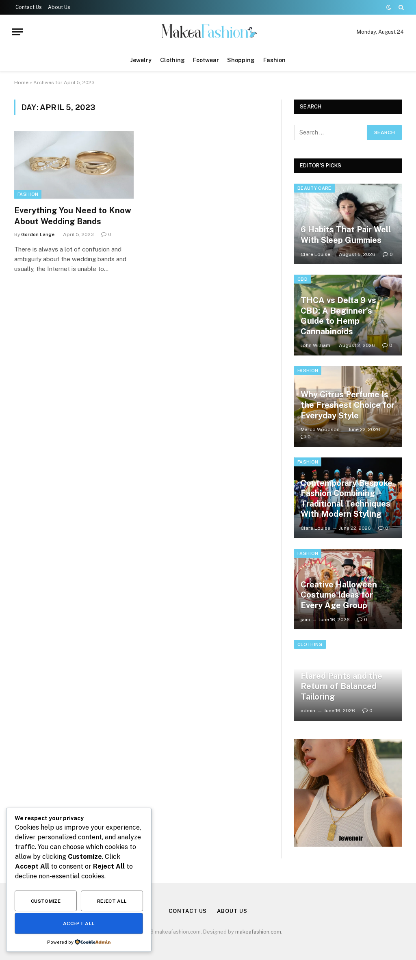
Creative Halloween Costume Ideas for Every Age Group (339, 595)
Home (21, 82)
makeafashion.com (258, 932)
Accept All (79, 923)
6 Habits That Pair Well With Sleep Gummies (346, 235)
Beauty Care (314, 188)
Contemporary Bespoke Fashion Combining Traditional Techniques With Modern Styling (346, 498)
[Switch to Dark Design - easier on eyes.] (388, 7)
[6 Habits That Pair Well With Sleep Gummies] (348, 224)
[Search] (400, 7)
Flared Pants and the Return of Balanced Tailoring (341, 686)
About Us (59, 7)
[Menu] (17, 32)
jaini (305, 619)
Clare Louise (315, 254)
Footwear (206, 60)
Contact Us (28, 7)
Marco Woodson (320, 429)
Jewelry (141, 60)
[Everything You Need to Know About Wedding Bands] (74, 164)
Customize (46, 901)
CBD (302, 279)
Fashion (274, 60)
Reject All (112, 901)
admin (308, 710)
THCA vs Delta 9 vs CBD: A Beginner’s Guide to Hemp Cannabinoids (338, 315)
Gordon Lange (37, 234)
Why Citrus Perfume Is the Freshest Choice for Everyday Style (347, 405)
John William (315, 345)
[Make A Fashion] (208, 31)
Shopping (241, 60)
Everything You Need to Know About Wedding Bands (72, 216)
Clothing (172, 60)
